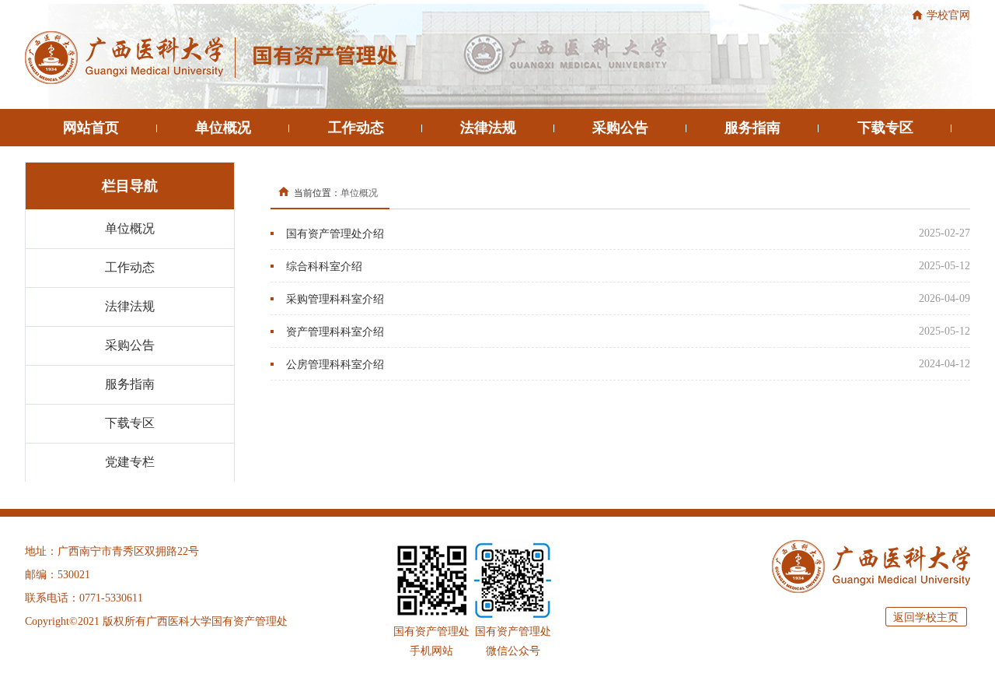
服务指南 (752, 127)
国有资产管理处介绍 (335, 234)
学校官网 (948, 15)
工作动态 (356, 127)
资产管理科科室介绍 (335, 332)
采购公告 (620, 127)
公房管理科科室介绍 (335, 364)
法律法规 (488, 127)
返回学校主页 (925, 617)
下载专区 (885, 127)
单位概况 (223, 127)
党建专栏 (130, 461)
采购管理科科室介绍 (335, 299)
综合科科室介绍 (324, 266)
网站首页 (91, 127)
